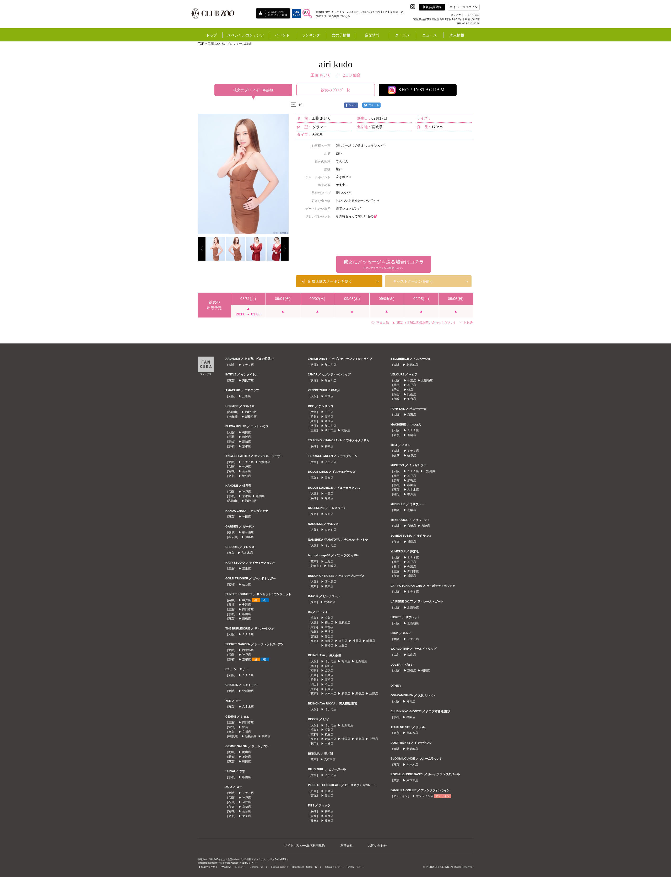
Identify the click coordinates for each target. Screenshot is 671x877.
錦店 (245, 727)
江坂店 (246, 396)
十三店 (329, 411)
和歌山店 (251, 411)
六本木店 (247, 552)
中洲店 (329, 743)
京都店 (246, 446)
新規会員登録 (432, 7)
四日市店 (248, 609)
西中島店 (248, 650)
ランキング (311, 35)
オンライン (442, 796)
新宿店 (346, 693)
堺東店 (411, 414)
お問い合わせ (377, 845)
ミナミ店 (248, 364)
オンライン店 (424, 796)
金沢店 (246, 604)
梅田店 (246, 432)
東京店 (246, 815)
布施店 (425, 525)
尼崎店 (329, 498)
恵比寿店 (248, 380)
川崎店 (249, 537)
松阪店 (246, 436)
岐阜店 (329, 586)
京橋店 (329, 396)
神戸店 (246, 466)
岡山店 (246, 752)
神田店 (246, 516)
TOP (201, 44)
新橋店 (246, 618)
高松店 (329, 416)
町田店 (246, 761)
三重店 (246, 568)
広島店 (329, 617)
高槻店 (411, 510)
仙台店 (246, 471)
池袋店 (246, 475)
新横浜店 (251, 416)
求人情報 (457, 35)
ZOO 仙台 (352, 75)
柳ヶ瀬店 (248, 532)
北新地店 (264, 462)
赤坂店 (329, 640)
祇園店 (260, 496)
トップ (211, 35)
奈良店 (329, 421)
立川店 (246, 731)
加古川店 (330, 364)
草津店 (246, 756)
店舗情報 (372, 35)
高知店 (246, 441)
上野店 (329, 561)
